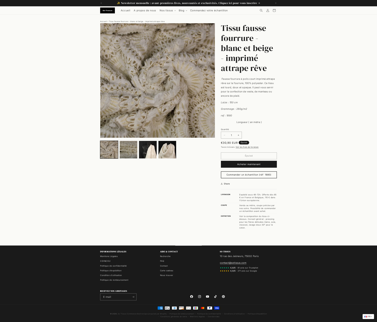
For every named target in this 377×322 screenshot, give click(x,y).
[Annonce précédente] (101, 3)
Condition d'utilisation (111, 275)
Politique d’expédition (110, 270)
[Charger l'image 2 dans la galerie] (129, 150)
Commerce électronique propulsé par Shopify (147, 314)
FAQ (162, 261)
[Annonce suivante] (276, 3)
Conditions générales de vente (173, 316)
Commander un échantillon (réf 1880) (248, 174)
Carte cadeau (166, 270)
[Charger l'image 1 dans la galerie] (109, 150)
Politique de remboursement (114, 280)
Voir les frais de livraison (247, 147)
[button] (167, 10)
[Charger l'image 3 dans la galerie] (148, 150)
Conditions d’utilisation (234, 314)
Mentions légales (197, 316)
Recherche (165, 256)
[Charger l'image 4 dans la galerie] (167, 150)
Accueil (103, 21)
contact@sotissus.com (233, 262)
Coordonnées (214, 316)
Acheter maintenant (249, 164)
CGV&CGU (105, 261)
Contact (164, 265)
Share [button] (227, 183)
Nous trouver (166, 275)
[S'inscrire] (133, 296)
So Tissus (122, 314)
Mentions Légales (109, 256)
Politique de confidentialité (113, 265)
